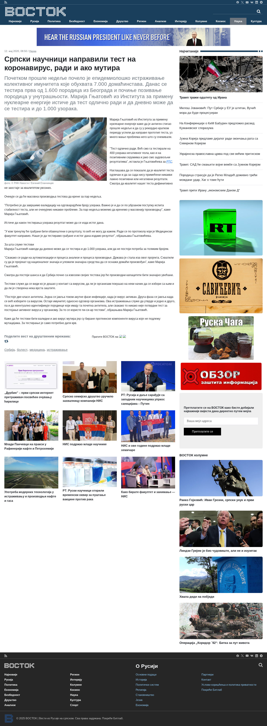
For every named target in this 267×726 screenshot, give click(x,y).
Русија (34, 21)
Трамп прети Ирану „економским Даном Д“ (209, 190)
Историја (141, 679)
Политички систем (147, 684)
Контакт (206, 679)
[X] (242, 2)
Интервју (181, 21)
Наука (238, 21)
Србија (9, 350)
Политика (54, 21)
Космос (221, 21)
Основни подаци (146, 674)
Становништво (145, 694)
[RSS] (5, 2)
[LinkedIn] (256, 2)
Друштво (122, 21)
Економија (101, 21)
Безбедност (77, 21)
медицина (37, 350)
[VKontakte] (251, 2)
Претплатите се (202, 431)
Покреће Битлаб (211, 689)
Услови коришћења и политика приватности (228, 684)
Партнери (207, 674)
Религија (141, 689)
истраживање (57, 350)
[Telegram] (261, 2)
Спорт (74, 705)
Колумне (201, 21)
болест (22, 350)
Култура (256, 21)
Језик (139, 699)
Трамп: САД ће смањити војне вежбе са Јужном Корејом (219, 164)
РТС (169, 161)
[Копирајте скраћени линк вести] (46, 341)
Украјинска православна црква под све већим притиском (219, 154)
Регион (141, 21)
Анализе (160, 21)
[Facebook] (237, 2)
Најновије (15, 21)
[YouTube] (247, 2)
